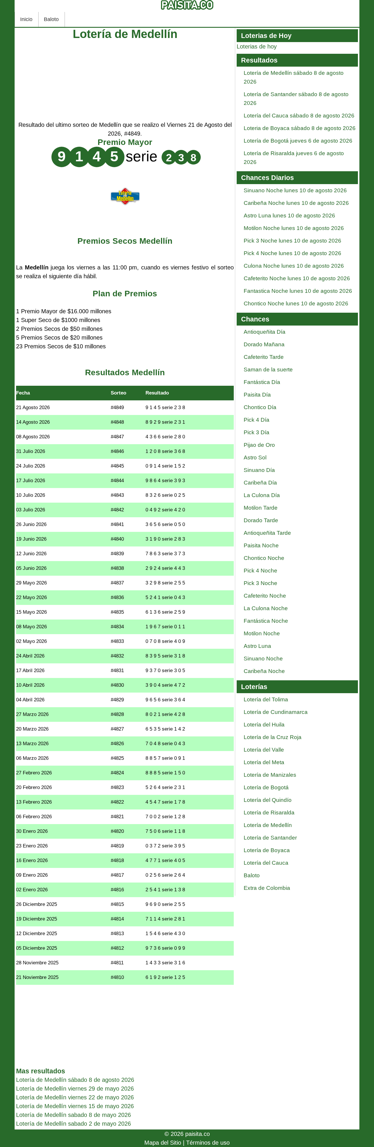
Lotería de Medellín (268, 825)
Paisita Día (257, 395)
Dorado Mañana (264, 344)
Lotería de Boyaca (267, 850)
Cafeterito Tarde (264, 357)
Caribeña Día (260, 483)
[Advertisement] (125, 79)
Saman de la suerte (268, 369)
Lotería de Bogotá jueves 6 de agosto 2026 (298, 141)
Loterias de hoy (257, 46)
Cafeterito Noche (265, 596)
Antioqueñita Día (264, 332)
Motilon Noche (262, 633)
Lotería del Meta (264, 762)
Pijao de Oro (259, 445)
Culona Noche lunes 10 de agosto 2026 (294, 266)
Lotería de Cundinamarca (276, 712)
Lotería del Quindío (268, 800)
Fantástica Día (262, 382)
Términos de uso (208, 1142)
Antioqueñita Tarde (267, 533)
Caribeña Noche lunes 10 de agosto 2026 (296, 203)
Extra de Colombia (267, 888)
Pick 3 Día (256, 432)
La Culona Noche (266, 608)
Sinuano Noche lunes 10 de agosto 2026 (295, 190)
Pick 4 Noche (260, 571)
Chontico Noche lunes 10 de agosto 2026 (296, 303)
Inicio (26, 19)
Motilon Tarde (261, 508)
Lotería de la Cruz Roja (273, 737)
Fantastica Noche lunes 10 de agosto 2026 (298, 291)
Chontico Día (260, 407)
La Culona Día (262, 495)
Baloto (51, 19)
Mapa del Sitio (162, 1142)
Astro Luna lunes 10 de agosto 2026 (289, 215)
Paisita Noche (261, 545)
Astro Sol (255, 457)
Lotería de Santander (270, 838)
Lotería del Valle (264, 750)
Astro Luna (257, 646)
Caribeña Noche (264, 671)
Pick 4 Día (256, 420)
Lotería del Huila (264, 725)
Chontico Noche (264, 558)
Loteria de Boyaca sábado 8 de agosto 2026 (300, 128)
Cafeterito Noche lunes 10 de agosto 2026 (297, 278)
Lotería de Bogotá (266, 787)
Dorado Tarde (261, 520)
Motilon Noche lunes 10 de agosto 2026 (294, 228)
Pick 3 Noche (260, 583)
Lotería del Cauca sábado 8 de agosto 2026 (299, 116)
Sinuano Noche (263, 658)
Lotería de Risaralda (269, 812)
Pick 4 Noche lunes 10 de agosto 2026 (292, 253)
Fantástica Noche (266, 621)
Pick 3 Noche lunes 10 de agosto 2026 (292, 241)
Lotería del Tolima (266, 699)
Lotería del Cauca (266, 863)
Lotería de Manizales (270, 775)
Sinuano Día (259, 470)
